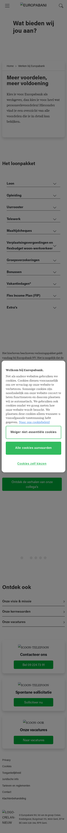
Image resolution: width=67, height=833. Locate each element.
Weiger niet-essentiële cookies (33, 432)
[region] (33, 416)
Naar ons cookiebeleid (34, 422)
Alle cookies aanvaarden (33, 448)
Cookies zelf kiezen (31, 463)
